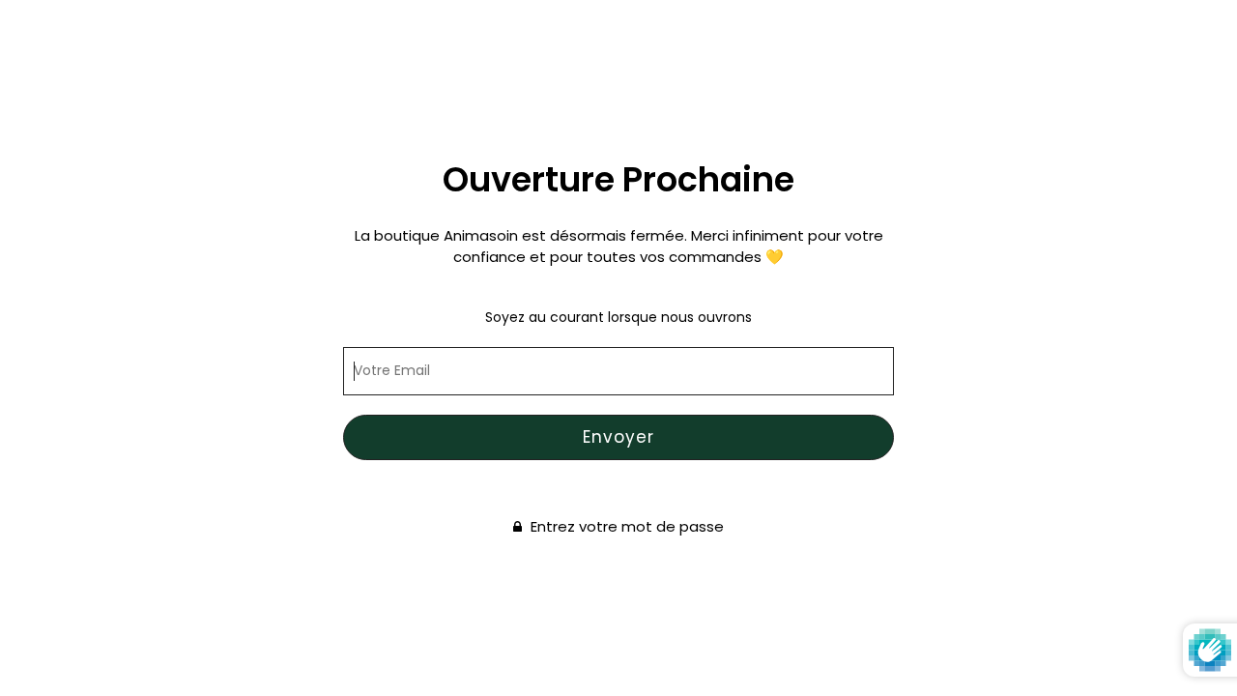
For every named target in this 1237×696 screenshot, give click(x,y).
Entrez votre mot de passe (625, 527)
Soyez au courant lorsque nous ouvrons (618, 317)
